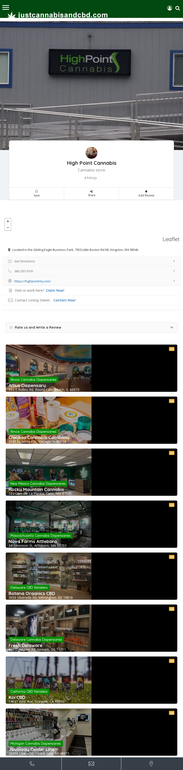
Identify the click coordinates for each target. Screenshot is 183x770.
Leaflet (171, 239)
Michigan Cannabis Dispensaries (35, 743)
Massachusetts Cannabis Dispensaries (40, 535)
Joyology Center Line (31, 749)
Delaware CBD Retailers (29, 587)
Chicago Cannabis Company (39, 437)
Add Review (146, 195)
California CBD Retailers (29, 691)
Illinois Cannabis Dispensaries (33, 379)
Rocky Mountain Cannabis (36, 489)
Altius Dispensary (27, 385)
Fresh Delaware (25, 645)
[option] (91, 85)
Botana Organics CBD (32, 593)
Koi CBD (17, 697)
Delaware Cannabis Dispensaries (36, 639)
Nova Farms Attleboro (33, 541)
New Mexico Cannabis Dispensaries (38, 483)
